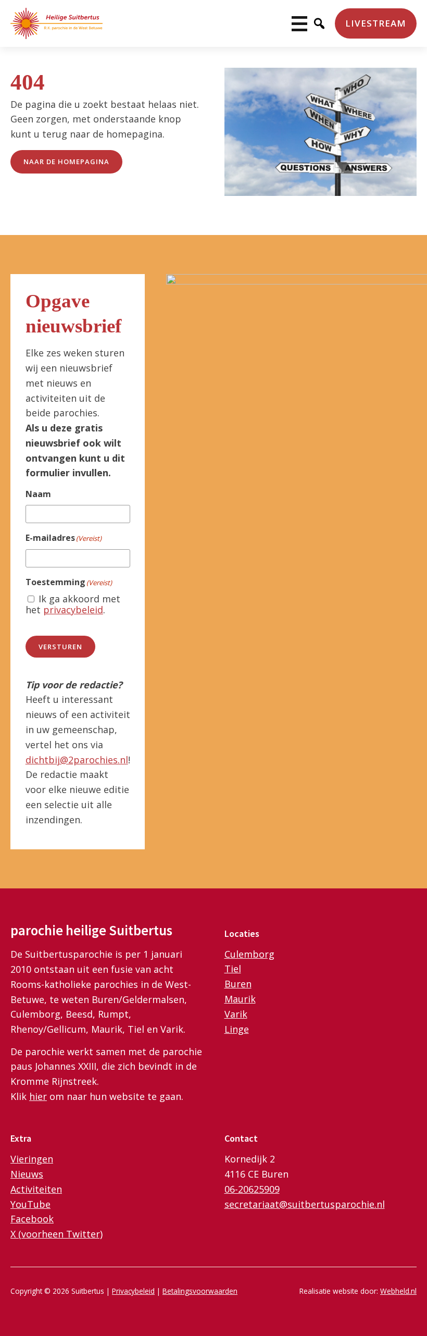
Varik (235, 1014)
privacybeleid (73, 609)
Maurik (240, 999)
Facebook (32, 1219)
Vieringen (31, 1159)
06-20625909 (252, 1189)
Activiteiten (36, 1189)
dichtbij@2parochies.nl (77, 759)
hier (38, 1096)
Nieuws (26, 1174)
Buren (238, 984)
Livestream (375, 23)
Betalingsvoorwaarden (199, 1291)
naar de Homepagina (66, 161)
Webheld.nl (398, 1291)
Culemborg (249, 954)
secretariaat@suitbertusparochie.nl (304, 1204)
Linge (236, 1029)
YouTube (30, 1204)
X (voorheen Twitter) (56, 1234)
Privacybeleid (133, 1291)
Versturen (60, 646)
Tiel (232, 968)
